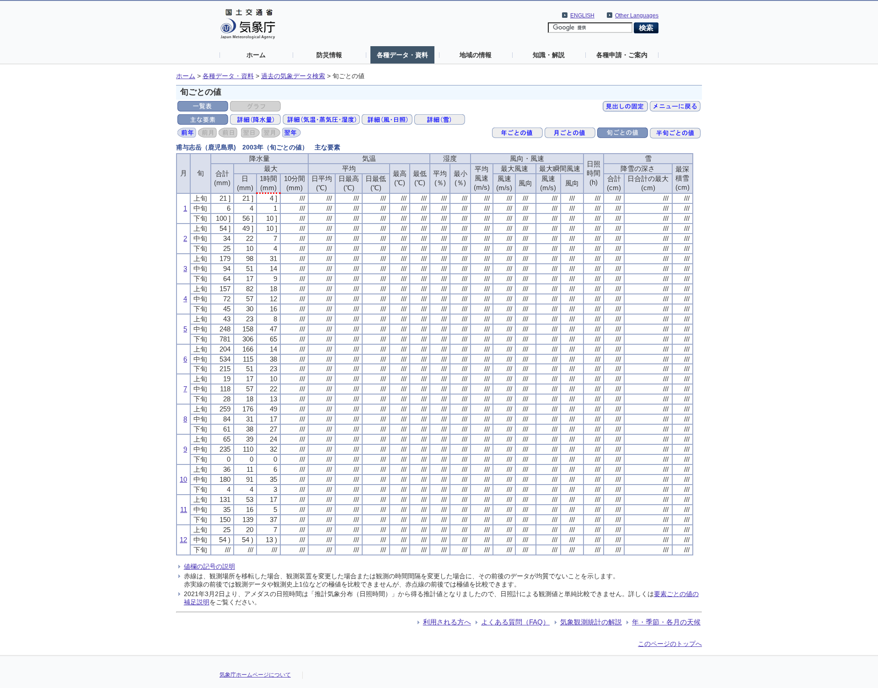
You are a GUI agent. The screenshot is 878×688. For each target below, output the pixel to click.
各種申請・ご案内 (622, 55)
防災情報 (329, 55)
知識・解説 (549, 55)
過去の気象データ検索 (293, 76)
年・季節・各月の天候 (666, 622)
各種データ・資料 (402, 55)
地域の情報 (476, 55)
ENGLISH (582, 15)
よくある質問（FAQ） (515, 622)
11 (183, 509)
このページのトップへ (670, 643)
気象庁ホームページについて (255, 675)
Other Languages (636, 15)
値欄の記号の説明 (209, 566)
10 (183, 479)
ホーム (256, 55)
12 (183, 540)
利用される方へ (447, 622)
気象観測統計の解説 (591, 622)
